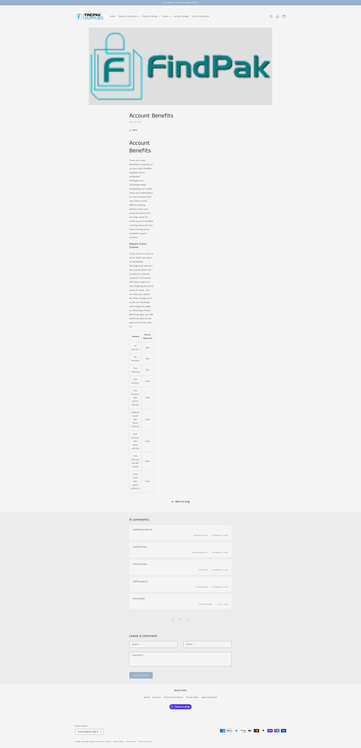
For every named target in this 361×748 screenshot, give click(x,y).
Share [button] (134, 130)
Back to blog (182, 501)
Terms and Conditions (173, 697)
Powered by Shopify (103, 741)
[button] (129, 16)
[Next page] (188, 619)
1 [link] (172, 619)
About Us (156, 697)
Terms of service (145, 741)
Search (147, 697)
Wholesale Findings (88, 741)
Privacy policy (131, 741)
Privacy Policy (192, 697)
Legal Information (209, 697)
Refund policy (118, 741)
